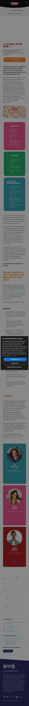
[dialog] (14, 353)
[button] (14, 367)
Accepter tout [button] (15, 359)
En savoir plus (13, 355)
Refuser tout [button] (15, 363)
